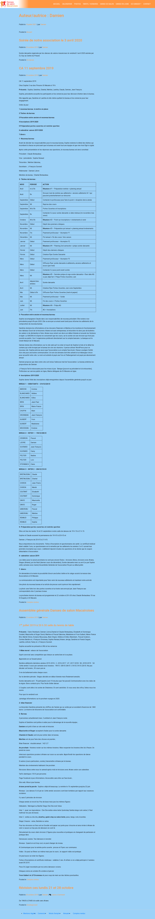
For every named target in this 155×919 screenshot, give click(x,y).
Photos (77, 4)
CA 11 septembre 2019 (36, 68)
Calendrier (67, 4)
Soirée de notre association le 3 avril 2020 (50, 40)
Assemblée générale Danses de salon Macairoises (56, 610)
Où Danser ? (136, 4)
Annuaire (66, 913)
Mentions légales (29, 913)
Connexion (41, 913)
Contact (147, 4)
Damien (43, 24)
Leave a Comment (58, 895)
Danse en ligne (122, 4)
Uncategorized (32, 905)
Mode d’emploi (54, 913)
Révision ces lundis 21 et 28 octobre (46, 888)
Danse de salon (107, 4)
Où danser (30, 60)
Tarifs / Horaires (90, 4)
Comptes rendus (33, 602)
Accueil (56, 4)
